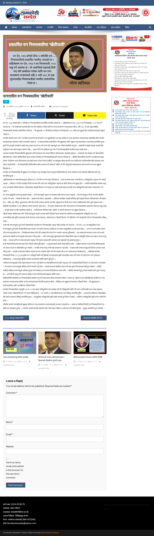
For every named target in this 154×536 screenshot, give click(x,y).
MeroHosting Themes (50, 533)
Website (10, 446)
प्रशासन (39, 27)
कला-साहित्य (115, 27)
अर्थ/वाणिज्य (26, 27)
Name (9, 422)
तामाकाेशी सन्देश (39, 106)
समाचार (14, 27)
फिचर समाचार (63, 27)
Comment (11, 393)
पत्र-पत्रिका (101, 27)
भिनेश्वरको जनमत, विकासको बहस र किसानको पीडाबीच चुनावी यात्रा (51, 359)
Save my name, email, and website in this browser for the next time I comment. (15, 470)
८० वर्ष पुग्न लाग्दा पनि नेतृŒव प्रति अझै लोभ (18, 318)
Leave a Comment (60, 106)
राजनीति (50, 27)
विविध (127, 27)
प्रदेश (75, 27)
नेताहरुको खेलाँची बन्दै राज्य (93, 318)
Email (9, 434)
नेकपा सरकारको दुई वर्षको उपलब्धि (15, 357)
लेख (6, 102)
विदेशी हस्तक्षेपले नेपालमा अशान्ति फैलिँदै (88, 357)
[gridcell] (26, 514)
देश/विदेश (88, 27)
